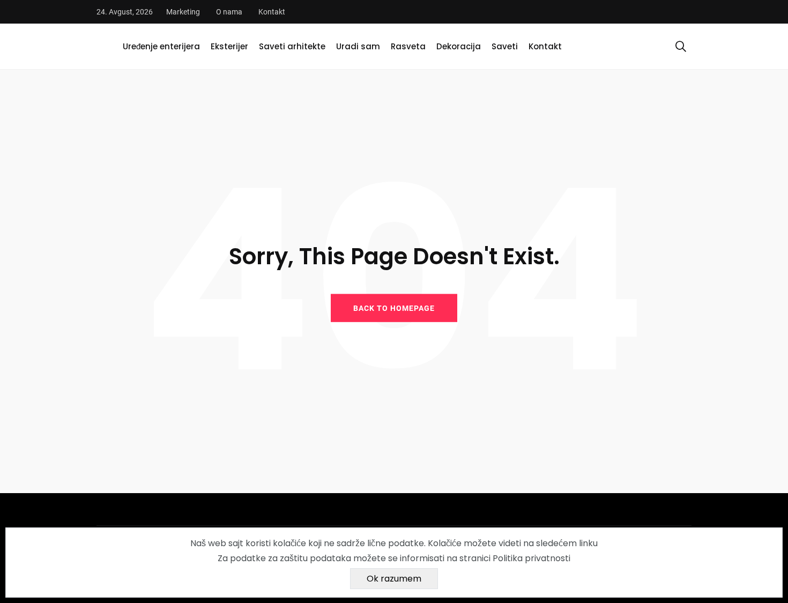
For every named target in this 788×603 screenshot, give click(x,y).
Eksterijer (229, 46)
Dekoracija (458, 46)
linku (588, 543)
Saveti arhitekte (292, 46)
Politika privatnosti (531, 558)
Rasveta (408, 46)
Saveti (505, 46)
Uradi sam (358, 46)
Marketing (183, 12)
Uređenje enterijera (161, 46)
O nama (229, 12)
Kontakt (271, 12)
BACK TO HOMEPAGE (394, 307)
